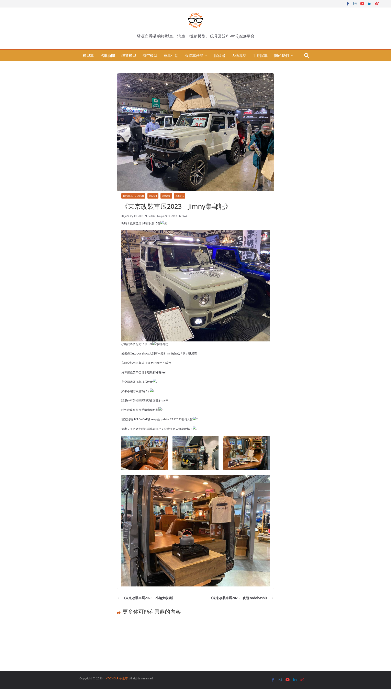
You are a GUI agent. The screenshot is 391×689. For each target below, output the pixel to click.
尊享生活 (171, 55)
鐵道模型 (128, 55)
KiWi (184, 216)
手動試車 (260, 55)
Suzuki (153, 195)
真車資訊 (180, 195)
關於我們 (281, 55)
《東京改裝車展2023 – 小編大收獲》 (148, 598)
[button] (205, 55)
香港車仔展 (194, 55)
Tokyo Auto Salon (133, 195)
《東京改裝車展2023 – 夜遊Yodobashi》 (239, 598)
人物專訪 (239, 55)
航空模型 (150, 55)
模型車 (88, 55)
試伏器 (219, 55)
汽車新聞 (107, 55)
